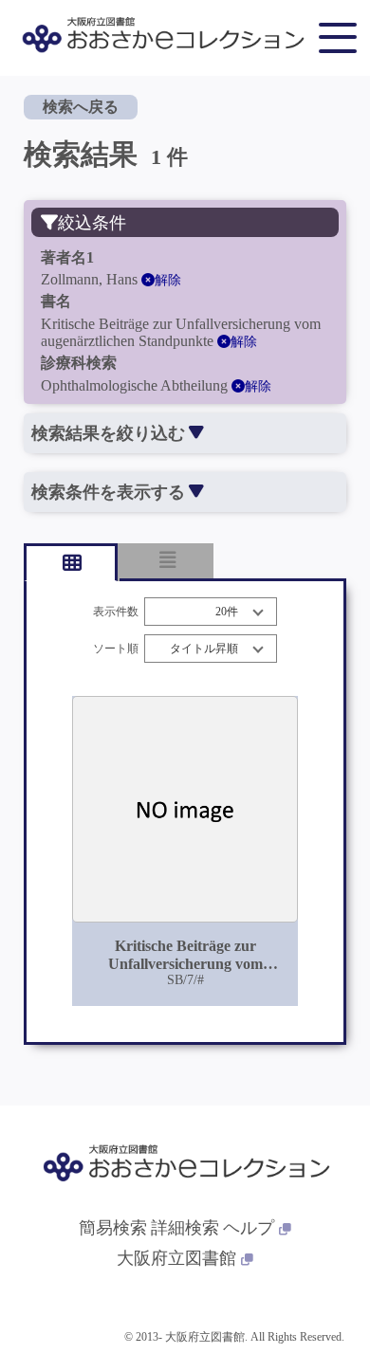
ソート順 (116, 649)
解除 (168, 280)
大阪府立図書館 (176, 1258)
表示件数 (116, 612)
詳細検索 (185, 1227)
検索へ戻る (81, 107)
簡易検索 (113, 1227)
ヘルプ (248, 1227)
